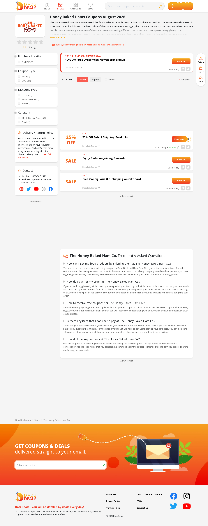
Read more (56, 37)
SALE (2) (26, 76)
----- (187, 61)
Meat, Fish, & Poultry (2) (34, 118)
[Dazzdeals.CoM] (25, 496)
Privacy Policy (113, 501)
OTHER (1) (27, 95)
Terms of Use (113, 507)
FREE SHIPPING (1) (31, 99)
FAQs (139, 501)
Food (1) (26, 122)
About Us (111, 494)
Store (37, 420)
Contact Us (142, 507)
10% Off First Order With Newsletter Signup (95, 59)
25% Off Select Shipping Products (105, 137)
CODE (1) (26, 80)
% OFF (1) (27, 103)
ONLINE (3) (27, 62)
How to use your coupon (149, 494)
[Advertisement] (36, 249)
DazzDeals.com (23, 420)
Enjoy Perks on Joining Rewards (103, 158)
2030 (186, 139)
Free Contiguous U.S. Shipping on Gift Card (111, 179)
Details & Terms (72, 67)
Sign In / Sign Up (183, 6)
